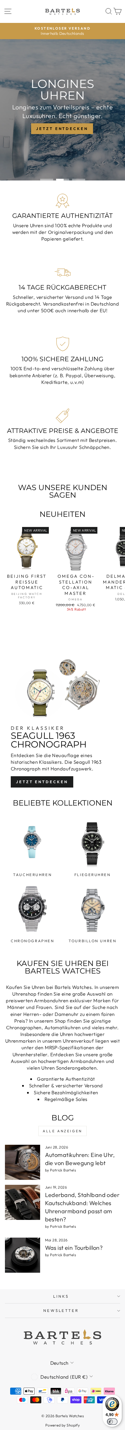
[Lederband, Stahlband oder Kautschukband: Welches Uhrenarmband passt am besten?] (22, 1202)
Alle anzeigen (62, 1131)
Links (61, 1296)
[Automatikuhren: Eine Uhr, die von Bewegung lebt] (22, 1162)
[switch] (112, 1421)
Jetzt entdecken (42, 781)
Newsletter (61, 1310)
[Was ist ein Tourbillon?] (22, 1255)
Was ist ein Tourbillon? (74, 1247)
